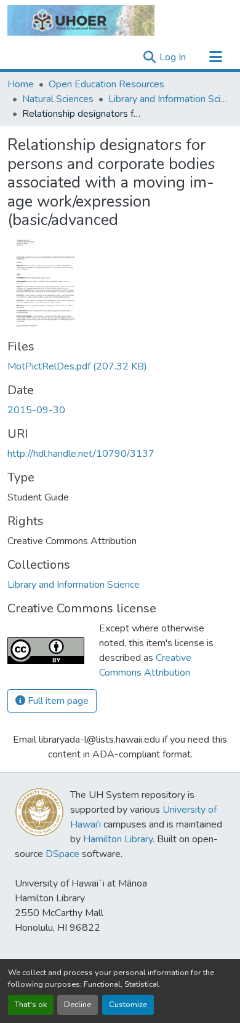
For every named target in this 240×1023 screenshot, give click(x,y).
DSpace (62, 854)
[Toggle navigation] (215, 57)
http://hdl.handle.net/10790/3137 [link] (80, 453)
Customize (128, 1004)
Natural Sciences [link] (58, 99)
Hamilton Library (118, 839)
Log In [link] (172, 57)
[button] (80, 20)
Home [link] (20, 84)
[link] (120, 366)
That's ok (31, 1004)
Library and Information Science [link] (169, 99)
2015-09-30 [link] (36, 410)
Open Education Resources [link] (106, 84)
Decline (77, 1004)
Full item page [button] (57, 701)
